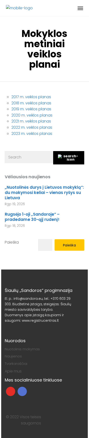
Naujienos (13, 356)
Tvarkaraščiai (16, 363)
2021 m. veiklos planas (31, 121)
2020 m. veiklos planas (31, 115)
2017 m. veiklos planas (31, 97)
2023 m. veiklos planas (31, 133)
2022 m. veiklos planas (31, 127)
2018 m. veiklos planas (31, 103)
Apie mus (13, 371)
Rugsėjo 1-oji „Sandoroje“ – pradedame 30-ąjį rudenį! (32, 216)
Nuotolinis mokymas (22, 348)
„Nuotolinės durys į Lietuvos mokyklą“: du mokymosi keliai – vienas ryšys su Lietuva (44, 192)
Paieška (12, 242)
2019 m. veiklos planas (31, 109)
